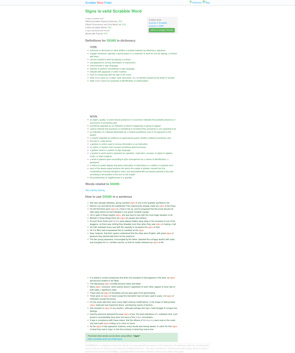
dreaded (127, 224)
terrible (113, 242)
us (117, 323)
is (132, 125)
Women (93, 205)
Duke (105, 221)
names (140, 304)
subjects (108, 156)
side (104, 301)
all (171, 214)
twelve (104, 168)
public (103, 165)
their (110, 233)
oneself (100, 59)
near (106, 304)
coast (172, 320)
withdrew (110, 202)
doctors (149, 304)
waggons (94, 224)
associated (136, 171)
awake (153, 326)
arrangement (134, 159)
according (116, 159)
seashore (130, 236)
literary (163, 137)
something (113, 68)
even (149, 131)
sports (120, 53)
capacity (128, 227)
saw (153, 224)
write (92, 77)
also (96, 202)
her (168, 202)
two (95, 239)
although (129, 308)
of (121, 74)
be (155, 128)
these (105, 214)
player (126, 53)
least (121, 314)
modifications (142, 301)
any (151, 242)
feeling (152, 292)
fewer (128, 283)
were (108, 208)
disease (109, 131)
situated (114, 171)
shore (132, 323)
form (171, 165)
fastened (100, 304)
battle (115, 283)
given (109, 159)
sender (171, 77)
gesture (95, 144)
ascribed (160, 202)
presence (125, 119)
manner (120, 242)
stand (126, 286)
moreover (106, 286)
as (155, 77)
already (146, 205)
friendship (116, 292)
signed (93, 190)
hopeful (111, 214)
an (91, 119)
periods (159, 171)
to (144, 53)
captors (116, 233)
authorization (142, 80)
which (127, 168)
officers (137, 320)
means (149, 159)
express (93, 68)
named (154, 168)
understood (125, 233)
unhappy (154, 239)
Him (119, 230)
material (138, 50)
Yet (91, 214)
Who (99, 230)
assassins (108, 239)
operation (130, 153)
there (102, 208)
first (170, 326)
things (108, 217)
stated (96, 277)
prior (126, 159)
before (103, 211)
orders (122, 320)
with (92, 56)
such (94, 221)
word (103, 153)
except (120, 295)
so (100, 224)
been (147, 295)
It (90, 277)
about (134, 147)
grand (130, 211)
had (111, 211)
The (91, 239)
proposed (145, 208)
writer (162, 77)
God (158, 227)
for (152, 53)
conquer (170, 308)
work (148, 53)
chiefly (144, 137)
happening (138, 125)
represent (118, 153)
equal (109, 168)
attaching (150, 50)
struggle (159, 308)
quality (102, 119)
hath (95, 227)
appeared (112, 326)
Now (92, 233)
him (104, 242)
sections (116, 168)
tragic (156, 214)
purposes (114, 80)
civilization (94, 298)
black (172, 301)
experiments (136, 205)
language (113, 65)
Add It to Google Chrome (161, 30)
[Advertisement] (134, 98)
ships (140, 233)
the (113, 74)
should (150, 128)
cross (128, 74)
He (91, 208)
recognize (139, 227)
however (99, 233)
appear (158, 286)
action (104, 144)
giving (118, 202)
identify (142, 77)
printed (131, 50)
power (136, 137)
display (110, 165)
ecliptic (132, 174)
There (92, 295)
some (119, 301)
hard (153, 308)
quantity (128, 177)
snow (160, 208)
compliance (103, 320)
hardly (138, 242)
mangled (98, 242)
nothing (115, 224)
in (103, 65)
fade (92, 211)
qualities (151, 202)
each (92, 168)
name (102, 77)
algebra (168, 153)
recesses (159, 221)
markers (122, 71)
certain (105, 277)
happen (157, 125)
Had (92, 314)
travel (114, 295)
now (161, 320)
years (159, 295)
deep (146, 221)
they (144, 128)
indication (119, 125)
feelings (93, 311)
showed (97, 308)
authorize (94, 50)
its (168, 277)
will (106, 205)
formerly (107, 171)
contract (173, 53)
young (100, 239)
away (96, 211)
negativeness (114, 177)
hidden (135, 221)
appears (152, 277)
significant (106, 289)
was (127, 214)
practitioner (141, 131)
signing (164, 53)
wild (103, 141)
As (91, 326)
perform (103, 68)
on (107, 77)
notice (94, 165)
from (160, 168)
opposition (136, 286)
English (152, 233)
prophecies (114, 277)
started (106, 236)
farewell (138, 211)
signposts (106, 71)
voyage (145, 211)
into (122, 168)
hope (110, 329)
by (144, 50)
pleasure (94, 236)
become (97, 280)
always (128, 221)
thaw (122, 208)
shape (158, 301)
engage (93, 53)
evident (104, 280)
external (132, 301)
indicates (147, 119)
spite (98, 214)
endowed (102, 227)
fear (133, 314)
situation (163, 214)
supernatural (127, 137)
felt (94, 208)
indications (149, 314)
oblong (167, 301)
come (123, 323)
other (116, 50)
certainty (127, 329)
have (166, 286)
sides (96, 289)
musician (138, 53)
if (152, 131)
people (132, 217)
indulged (117, 211)
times (173, 205)
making (167, 224)
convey (108, 62)
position (108, 174)
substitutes (120, 205)
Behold (93, 217)
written (122, 50)
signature (161, 50)
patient (93, 134)
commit (93, 59)
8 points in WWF (156, 25)
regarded (104, 125)
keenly (146, 326)
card (119, 77)
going (148, 125)
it (93, 230)
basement (113, 304)
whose (118, 119)
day (105, 326)
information (117, 62)
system (111, 150)
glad (135, 292)
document (106, 50)
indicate (93, 71)
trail (95, 141)
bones (113, 298)
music (92, 156)
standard (137, 277)
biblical (152, 137)
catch (161, 326)
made (152, 205)
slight (125, 301)
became (121, 283)
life (162, 242)
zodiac (137, 168)
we (126, 292)
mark (92, 74)
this (156, 208)
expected (166, 128)
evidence (115, 137)
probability (105, 317)
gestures (98, 62)
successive (151, 171)
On (91, 301)
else (115, 122)
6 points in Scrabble (158, 22)
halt (174, 224)
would (92, 317)
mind (170, 314)
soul (114, 227)
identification (127, 80)
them (96, 56)
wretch (162, 239)
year (171, 171)
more (134, 224)
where (139, 128)
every (109, 227)
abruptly (102, 202)
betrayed (111, 314)
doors (121, 304)
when (144, 224)
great (163, 233)
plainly (120, 286)
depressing (99, 283)
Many (92, 286)
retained (145, 242)
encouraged (119, 239)
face (132, 214)
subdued (163, 314)
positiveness (99, 177)
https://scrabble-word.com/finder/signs (105, 338)
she (123, 214)
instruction (143, 144)
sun (120, 174)
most (151, 214)
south (99, 301)
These (93, 292)
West (116, 280)
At (91, 221)
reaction (105, 147)
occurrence (138, 119)
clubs (172, 239)
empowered (111, 230)
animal (108, 141)
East (164, 277)
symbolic (164, 165)
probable (160, 119)
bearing (132, 304)
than (139, 224)
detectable (118, 131)
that (106, 128)
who (137, 217)
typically (111, 53)
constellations (96, 171)
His (136, 230)
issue (126, 317)
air (132, 208)
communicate (96, 65)
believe (143, 217)
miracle (95, 137)
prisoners (102, 314)
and (158, 137)
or (112, 50)
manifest (126, 202)
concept (149, 153)
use (91, 62)
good (146, 292)
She (92, 202)
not (134, 128)
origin (114, 289)
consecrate (102, 74)
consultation (147, 317)
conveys (117, 147)
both (92, 289)
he (139, 208)
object (95, 119)
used (92, 128)
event (111, 119)
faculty (135, 326)
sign (107, 65)
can (99, 205)
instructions (130, 62)
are (160, 128)
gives (120, 165)
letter (113, 77)
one (155, 53)
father (134, 239)
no (102, 295)
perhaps (137, 308)
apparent (161, 131)
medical (132, 131)
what (128, 125)
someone (102, 53)
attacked (142, 239)
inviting (112, 323)
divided (146, 168)
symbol (95, 153)
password (94, 162)
